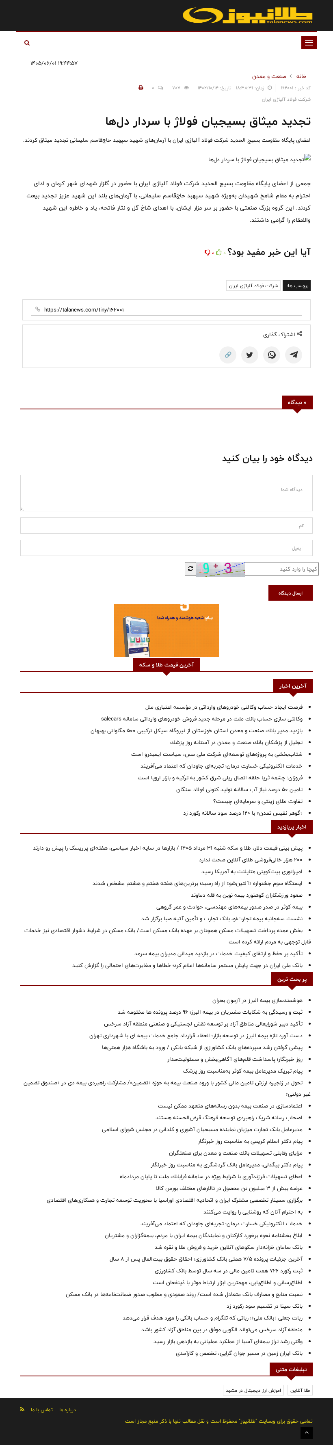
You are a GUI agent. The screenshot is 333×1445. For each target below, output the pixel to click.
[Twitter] (249, 354)
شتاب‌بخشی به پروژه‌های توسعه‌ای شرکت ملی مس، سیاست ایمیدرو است (217, 754)
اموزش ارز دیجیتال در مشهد (253, 1390)
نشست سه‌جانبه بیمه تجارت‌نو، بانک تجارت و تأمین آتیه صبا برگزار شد (222, 919)
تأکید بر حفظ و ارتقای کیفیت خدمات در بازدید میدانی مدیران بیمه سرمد (218, 953)
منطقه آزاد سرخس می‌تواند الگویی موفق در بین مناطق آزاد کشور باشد (222, 1330)
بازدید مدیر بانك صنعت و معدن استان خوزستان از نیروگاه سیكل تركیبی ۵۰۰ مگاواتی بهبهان (197, 730)
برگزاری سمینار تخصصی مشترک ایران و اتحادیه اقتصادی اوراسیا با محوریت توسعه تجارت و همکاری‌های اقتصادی (175, 1200)
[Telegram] (293, 354)
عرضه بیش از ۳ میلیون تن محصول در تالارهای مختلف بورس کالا (229, 1188)
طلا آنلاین (300, 1390)
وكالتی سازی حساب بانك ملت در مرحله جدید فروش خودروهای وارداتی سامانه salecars (202, 719)
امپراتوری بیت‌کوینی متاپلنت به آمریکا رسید (252, 871)
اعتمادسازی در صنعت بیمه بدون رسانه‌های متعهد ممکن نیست (230, 1106)
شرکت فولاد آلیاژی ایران (253, 285)
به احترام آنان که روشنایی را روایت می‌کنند (253, 1212)
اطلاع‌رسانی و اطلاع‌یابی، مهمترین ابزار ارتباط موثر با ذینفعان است (228, 1282)
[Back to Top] (307, 1433)
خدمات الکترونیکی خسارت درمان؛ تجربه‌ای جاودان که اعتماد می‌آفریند (222, 766)
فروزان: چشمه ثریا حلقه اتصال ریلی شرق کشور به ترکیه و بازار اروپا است (220, 778)
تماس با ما (42, 1409)
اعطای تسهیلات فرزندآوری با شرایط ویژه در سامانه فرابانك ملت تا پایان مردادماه (211, 1176)
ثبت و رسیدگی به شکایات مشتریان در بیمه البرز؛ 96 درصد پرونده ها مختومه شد (210, 1012)
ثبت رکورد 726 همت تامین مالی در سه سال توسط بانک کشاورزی (229, 1271)
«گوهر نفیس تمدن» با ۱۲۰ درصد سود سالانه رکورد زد (243, 813)
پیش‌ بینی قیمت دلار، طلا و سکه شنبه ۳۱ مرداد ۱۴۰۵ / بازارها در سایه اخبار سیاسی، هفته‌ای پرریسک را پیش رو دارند (168, 848)
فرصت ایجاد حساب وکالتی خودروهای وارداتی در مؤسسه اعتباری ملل (224, 707)
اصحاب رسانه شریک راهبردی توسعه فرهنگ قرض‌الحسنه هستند (229, 1118)
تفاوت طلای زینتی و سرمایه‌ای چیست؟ (258, 801)
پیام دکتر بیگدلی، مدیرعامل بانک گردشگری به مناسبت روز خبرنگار (227, 1165)
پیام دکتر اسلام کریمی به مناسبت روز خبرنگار (250, 1141)
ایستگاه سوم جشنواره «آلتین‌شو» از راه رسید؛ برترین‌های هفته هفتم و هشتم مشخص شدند (198, 883)
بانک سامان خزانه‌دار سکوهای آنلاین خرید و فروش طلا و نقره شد (229, 1247)
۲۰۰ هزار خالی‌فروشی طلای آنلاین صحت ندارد (251, 860)
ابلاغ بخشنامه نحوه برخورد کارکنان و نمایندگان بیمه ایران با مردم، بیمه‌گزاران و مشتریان (204, 1235)
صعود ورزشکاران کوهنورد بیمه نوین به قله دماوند (247, 895)
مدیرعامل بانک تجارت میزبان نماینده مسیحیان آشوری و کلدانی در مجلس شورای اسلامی (202, 1129)
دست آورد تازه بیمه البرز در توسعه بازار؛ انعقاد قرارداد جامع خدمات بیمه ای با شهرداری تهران (196, 1035)
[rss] (22, 1409)
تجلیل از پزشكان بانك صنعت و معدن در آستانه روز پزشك (236, 742)
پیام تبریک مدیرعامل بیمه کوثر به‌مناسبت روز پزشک (243, 1071)
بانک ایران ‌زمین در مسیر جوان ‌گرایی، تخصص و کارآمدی (239, 1353)
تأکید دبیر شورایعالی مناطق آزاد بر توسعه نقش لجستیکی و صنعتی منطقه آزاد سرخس (203, 1024)
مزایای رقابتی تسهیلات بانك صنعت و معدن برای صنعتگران (236, 1153)
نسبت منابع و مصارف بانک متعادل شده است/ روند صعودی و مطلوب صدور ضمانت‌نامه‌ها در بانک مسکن (184, 1294)
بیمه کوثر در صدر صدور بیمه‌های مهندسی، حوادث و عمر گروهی (229, 907)
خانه (301, 76)
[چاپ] (139, 88)
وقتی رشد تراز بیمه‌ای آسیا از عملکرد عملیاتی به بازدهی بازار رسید (228, 1341)
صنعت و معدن (269, 76)
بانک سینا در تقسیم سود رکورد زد (265, 1306)
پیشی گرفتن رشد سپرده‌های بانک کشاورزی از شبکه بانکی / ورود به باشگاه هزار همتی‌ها (202, 1047)
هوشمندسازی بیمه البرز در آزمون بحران (257, 1000)
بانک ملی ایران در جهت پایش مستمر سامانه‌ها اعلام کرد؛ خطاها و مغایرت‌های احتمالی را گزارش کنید (187, 965)
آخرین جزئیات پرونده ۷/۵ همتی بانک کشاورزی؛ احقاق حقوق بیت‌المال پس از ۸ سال (206, 1259)
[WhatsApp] (271, 354)
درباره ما (67, 1409)
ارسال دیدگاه (291, 593)
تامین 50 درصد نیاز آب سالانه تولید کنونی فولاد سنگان (239, 789)
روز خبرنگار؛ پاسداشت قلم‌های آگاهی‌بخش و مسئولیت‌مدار (235, 1059)
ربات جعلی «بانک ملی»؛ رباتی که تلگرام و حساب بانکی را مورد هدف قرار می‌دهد (213, 1318)
